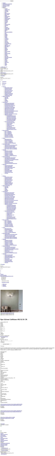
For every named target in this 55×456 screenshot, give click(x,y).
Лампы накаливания (8, 166)
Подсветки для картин (9, 136)
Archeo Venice (7, 9)
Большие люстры (8, 92)
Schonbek (6, 58)
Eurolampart (7, 19)
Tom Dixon (7, 62)
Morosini (6, 49)
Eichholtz (6, 17)
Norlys (6, 50)
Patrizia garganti (7, 53)
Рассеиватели (9, 126)
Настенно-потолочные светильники (11, 110)
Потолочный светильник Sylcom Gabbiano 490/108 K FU (10, 411)
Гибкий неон (9, 124)
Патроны (6, 173)
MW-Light (6, 46)
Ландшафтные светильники (10, 158)
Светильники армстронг (11, 115)
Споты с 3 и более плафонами (10, 232)
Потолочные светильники (9, 103)
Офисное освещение (8, 114)
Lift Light (6, 41)
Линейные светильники (11, 116)
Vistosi (6, 64)
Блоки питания (9, 123)
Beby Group (7, 14)
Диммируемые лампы (9, 172)
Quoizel (6, 55)
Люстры (4, 86)
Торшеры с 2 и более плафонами (11, 155)
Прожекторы (7, 161)
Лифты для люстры (6, 96)
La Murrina (7, 38)
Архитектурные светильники (10, 157)
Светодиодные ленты (11, 122)
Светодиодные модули (11, 127)
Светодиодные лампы (9, 165)
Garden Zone (7, 29)
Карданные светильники (11, 117)
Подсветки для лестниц (9, 137)
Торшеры (4, 149)
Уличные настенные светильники (11, 163)
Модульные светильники (11, 118)
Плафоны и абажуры (8, 94)
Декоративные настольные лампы (11, 144)
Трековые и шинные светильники (11, 113)
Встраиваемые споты (9, 140)
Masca (6, 47)
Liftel (6, 99)
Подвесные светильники (9, 104)
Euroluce (6, 20)
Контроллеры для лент (11, 128)
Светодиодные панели (11, 120)
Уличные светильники (9, 162)
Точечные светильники (9, 112)
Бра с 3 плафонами (8, 133)
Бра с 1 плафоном (8, 131)
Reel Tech (6, 56)
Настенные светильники (9, 111)
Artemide (6, 10)
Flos (5, 26)
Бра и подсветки (6, 130)
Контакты (4, 6)
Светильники (5, 102)
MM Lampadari (7, 45)
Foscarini (6, 27)
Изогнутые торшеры (8, 151)
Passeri (6, 52)
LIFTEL (6, 37)
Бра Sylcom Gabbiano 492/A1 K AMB (7, 418)
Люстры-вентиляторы (9, 93)
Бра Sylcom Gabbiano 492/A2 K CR (6, 276)
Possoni (6, 54)
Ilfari (5, 33)
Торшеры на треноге (8, 152)
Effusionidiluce (7, 16)
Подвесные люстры (8, 88)
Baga (5, 12)
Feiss (5, 23)
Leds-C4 (6, 39)
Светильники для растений (10, 196)
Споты (4, 138)
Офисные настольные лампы (10, 145)
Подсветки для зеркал (9, 135)
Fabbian (6, 22)
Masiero (6, 48)
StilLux (6, 59)
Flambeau (6, 25)
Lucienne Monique (8, 43)
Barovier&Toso (7, 13)
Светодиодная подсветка (9, 121)
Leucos (6, 40)
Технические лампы (8, 170)
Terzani (6, 61)
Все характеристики (4, 336)
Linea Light (7, 42)
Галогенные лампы (8, 171)
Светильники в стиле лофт (10, 197)
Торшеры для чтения (8, 150)
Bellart (6, 15)
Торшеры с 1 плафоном (9, 154)
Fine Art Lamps (7, 24)
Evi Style (6, 21)
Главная (4, 2)
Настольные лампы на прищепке (11, 147)
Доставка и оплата (6, 5)
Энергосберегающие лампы (10, 167)
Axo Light (6, 11)
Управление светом (8, 95)
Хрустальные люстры (9, 90)
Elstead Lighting (7, 18)
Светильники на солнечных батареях (11, 159)
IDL (5, 31)
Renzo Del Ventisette (8, 57)
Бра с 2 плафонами (8, 132)
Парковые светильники (9, 160)
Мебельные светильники (9, 198)
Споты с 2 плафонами (9, 231)
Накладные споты (8, 139)
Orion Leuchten (7, 51)
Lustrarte (6, 44)
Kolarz (6, 36)
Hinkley (6, 30)
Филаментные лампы (9, 168)
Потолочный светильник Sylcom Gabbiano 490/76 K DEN (10, 405)
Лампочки (4, 164)
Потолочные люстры (8, 87)
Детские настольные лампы (10, 146)
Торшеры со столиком (9, 153)
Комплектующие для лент (11, 129)
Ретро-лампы (7, 169)
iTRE (6, 65)
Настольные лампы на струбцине (11, 148)
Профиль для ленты (10, 125)
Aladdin (6, 8)
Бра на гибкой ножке (8, 134)
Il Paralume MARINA (8, 32)
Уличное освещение (6, 156)
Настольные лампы (6, 233)
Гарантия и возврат (6, 4)
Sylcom (6, 60)
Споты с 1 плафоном (8, 141)
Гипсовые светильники (9, 106)
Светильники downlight (11, 119)
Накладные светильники (9, 109)
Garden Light (7, 28)
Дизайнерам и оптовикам (7, 3)
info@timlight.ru (3, 72)
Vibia (6, 63)
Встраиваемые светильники (10, 105)
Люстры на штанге (8, 89)
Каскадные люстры (8, 91)
